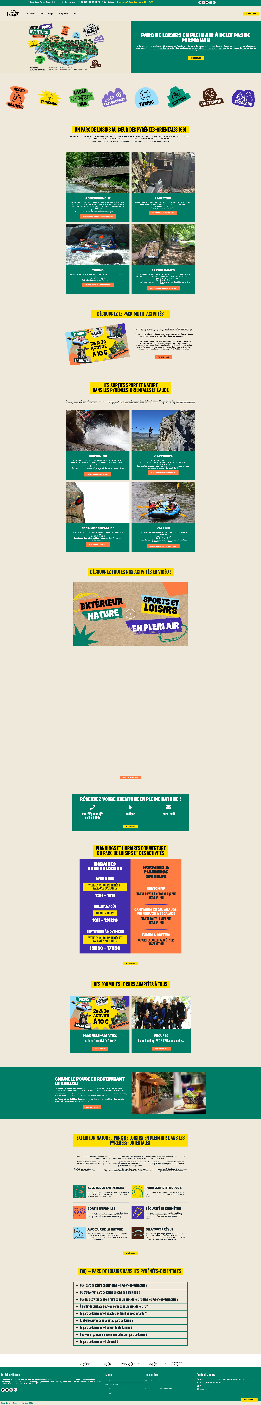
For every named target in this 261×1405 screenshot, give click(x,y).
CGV (146, 1384)
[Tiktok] (203, 2)
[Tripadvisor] (214, 2)
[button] (130, 614)
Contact (76, 14)
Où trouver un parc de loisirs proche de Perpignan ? (110, 1292)
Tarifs (108, 1389)
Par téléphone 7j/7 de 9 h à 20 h (92, 816)
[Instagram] (199, 2)
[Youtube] (210, 2)
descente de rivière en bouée (123, 138)
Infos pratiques (63, 14)
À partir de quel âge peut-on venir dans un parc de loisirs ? (114, 1306)
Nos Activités (31, 14)
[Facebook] (207, 2)
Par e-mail (169, 814)
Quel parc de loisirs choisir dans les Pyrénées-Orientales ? (113, 1285)
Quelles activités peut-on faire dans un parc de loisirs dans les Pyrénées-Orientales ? (129, 1299)
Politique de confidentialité (158, 1389)
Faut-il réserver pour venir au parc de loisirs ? (106, 1320)
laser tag (103, 138)
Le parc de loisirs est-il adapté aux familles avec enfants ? (113, 1313)
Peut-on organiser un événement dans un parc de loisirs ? (113, 1335)
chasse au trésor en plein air (155, 138)
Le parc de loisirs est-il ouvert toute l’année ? (106, 1327)
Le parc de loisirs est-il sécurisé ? (99, 1342)
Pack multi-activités (100, 1036)
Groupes (50, 14)
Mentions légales (152, 1380)
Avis (41, 14)
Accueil (108, 1380)
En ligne (130, 814)
